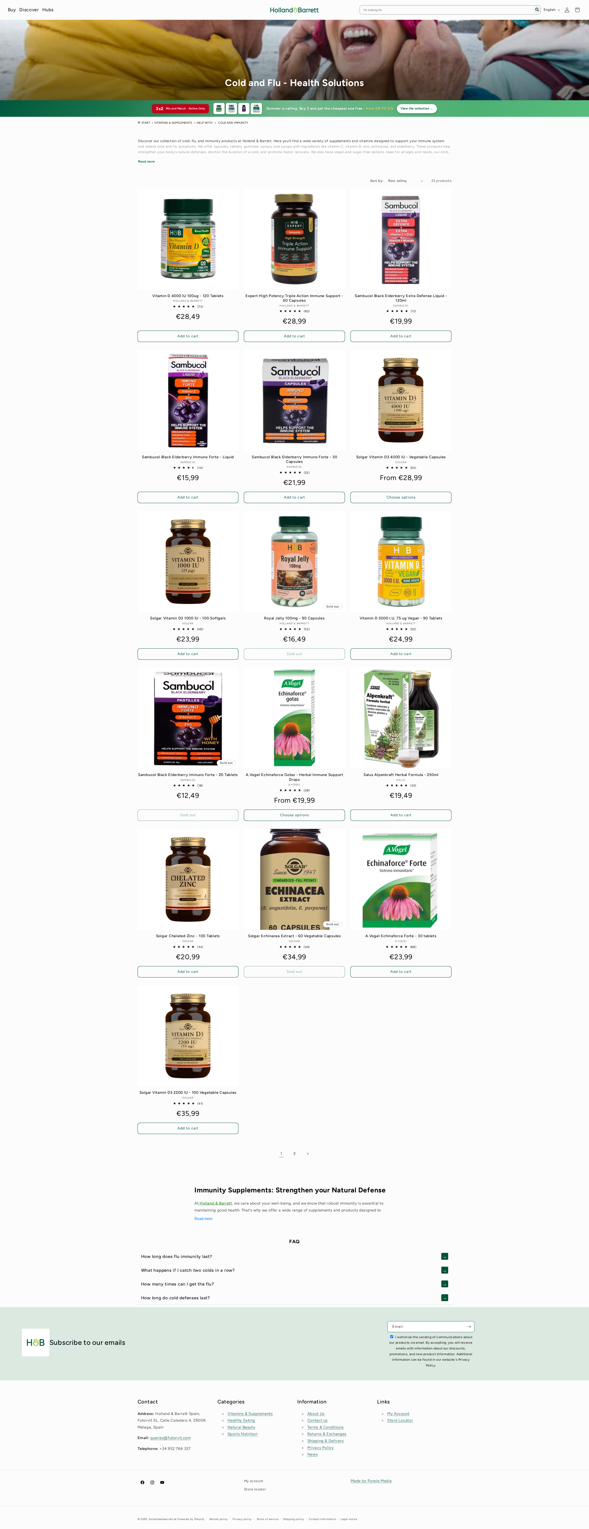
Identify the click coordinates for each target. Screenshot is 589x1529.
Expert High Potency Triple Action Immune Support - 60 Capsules (294, 298)
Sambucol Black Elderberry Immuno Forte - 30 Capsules (294, 459)
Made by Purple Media (371, 1480)
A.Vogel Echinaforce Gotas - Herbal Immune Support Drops (294, 777)
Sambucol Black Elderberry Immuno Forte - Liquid (188, 457)
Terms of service (267, 1519)
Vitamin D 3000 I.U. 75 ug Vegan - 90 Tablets (401, 618)
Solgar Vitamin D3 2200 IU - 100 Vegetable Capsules (188, 1092)
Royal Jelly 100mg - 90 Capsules (294, 618)
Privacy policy (242, 1519)
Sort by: (376, 181)
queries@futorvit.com (170, 1437)
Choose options (401, 497)
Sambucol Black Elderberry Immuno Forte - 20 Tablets (188, 775)
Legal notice (349, 1519)
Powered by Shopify (191, 1519)
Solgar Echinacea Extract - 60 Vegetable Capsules (294, 936)
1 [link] (281, 1153)
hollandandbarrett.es (162, 1519)
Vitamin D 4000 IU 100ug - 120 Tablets (188, 296)
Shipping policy (293, 1519)
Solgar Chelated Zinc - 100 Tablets (188, 936)
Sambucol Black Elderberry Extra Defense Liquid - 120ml (401, 298)
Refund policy (218, 1519)
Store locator (255, 1489)
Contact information (322, 1519)
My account (253, 1481)
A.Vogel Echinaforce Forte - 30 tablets (401, 936)
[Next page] (307, 1153)
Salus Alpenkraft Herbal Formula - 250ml (401, 775)
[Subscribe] (469, 1326)
